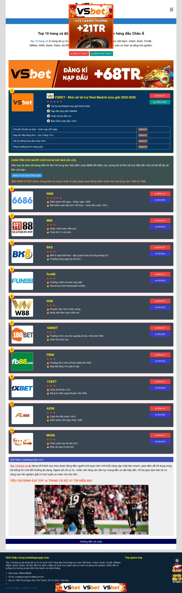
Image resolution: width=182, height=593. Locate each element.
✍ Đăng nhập (160, 102)
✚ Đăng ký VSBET (79, 53)
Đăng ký (143, 129)
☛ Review (160, 200)
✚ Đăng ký (160, 95)
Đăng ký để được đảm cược (27, 175)
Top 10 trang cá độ (40, 41)
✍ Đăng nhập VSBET (101, 53)
